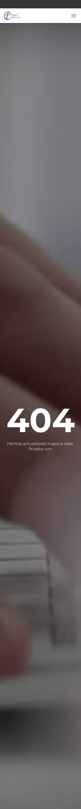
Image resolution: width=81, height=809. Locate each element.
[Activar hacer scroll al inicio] (73, 800)
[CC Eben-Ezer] (14, 15)
